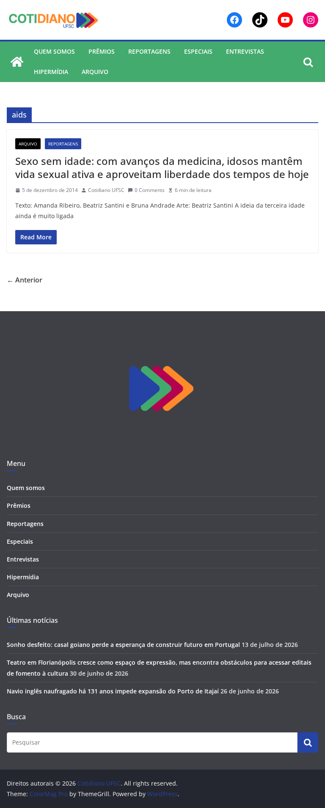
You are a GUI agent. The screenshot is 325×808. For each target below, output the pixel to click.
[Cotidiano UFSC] (17, 62)
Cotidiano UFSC (106, 190)
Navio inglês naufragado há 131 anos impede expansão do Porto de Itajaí (113, 691)
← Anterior (24, 280)
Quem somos (54, 51)
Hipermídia (51, 72)
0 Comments (150, 190)
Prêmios (101, 51)
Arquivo (95, 72)
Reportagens (149, 51)
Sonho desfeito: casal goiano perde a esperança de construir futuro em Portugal (123, 645)
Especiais (198, 51)
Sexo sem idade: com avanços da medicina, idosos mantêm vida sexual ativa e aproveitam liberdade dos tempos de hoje (162, 167)
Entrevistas (245, 51)
